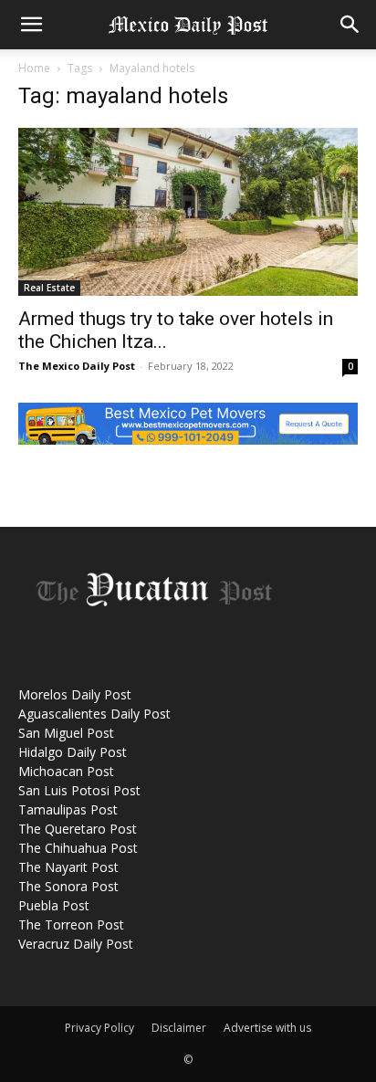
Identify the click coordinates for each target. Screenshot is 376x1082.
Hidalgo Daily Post (72, 752)
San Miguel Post (66, 732)
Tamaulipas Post (68, 809)
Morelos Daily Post (74, 694)
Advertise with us (267, 1027)
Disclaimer (178, 1027)
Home (34, 68)
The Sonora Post (68, 886)
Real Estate (49, 287)
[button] (31, 24)
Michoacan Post (66, 771)
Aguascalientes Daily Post (94, 713)
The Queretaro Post (77, 828)
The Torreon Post (71, 924)
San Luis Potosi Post (79, 790)
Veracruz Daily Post (75, 943)
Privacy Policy (99, 1027)
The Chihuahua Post (78, 847)
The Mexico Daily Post (76, 366)
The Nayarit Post (68, 867)
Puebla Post (53, 905)
